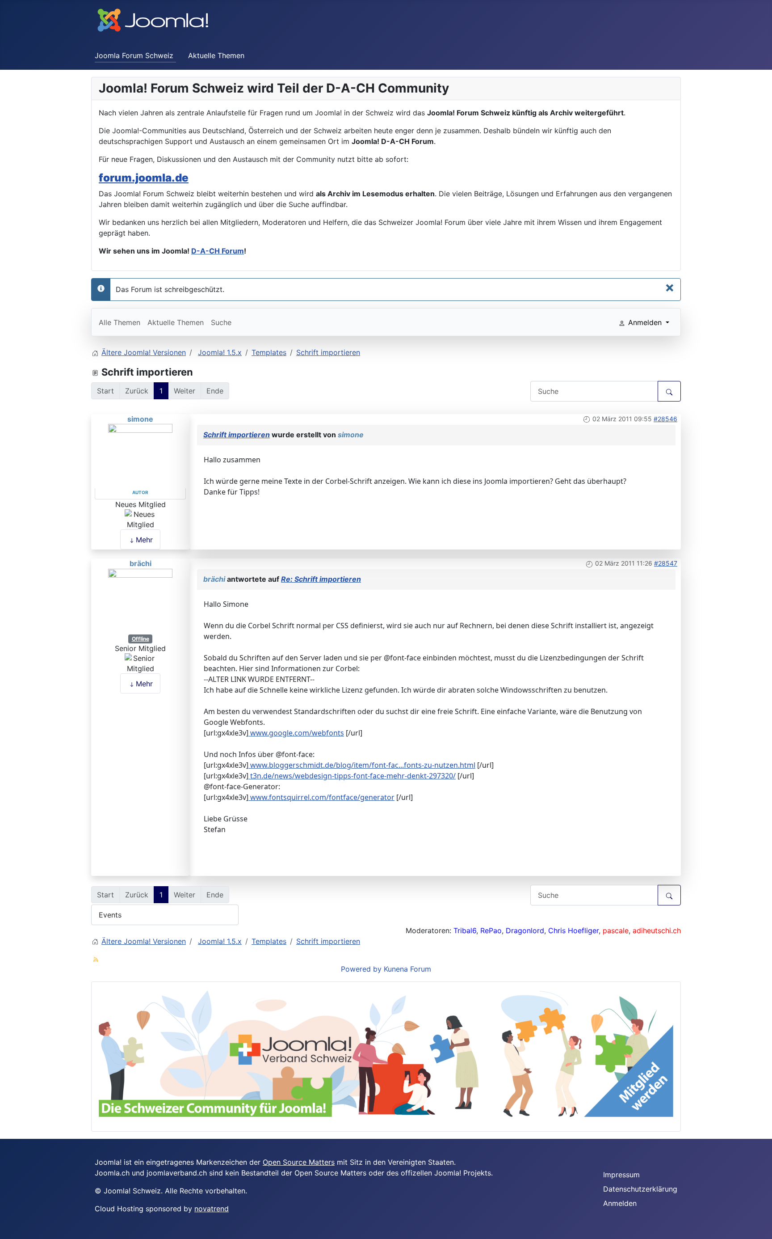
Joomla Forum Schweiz (134, 55)
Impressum (621, 1174)
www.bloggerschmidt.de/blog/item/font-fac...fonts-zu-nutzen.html (361, 765)
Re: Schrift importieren (321, 579)
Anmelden (620, 1203)
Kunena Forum (407, 968)
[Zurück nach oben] (761, 1228)
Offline (140, 638)
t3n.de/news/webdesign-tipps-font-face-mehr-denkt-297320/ (352, 776)
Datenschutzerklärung (640, 1188)
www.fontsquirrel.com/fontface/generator (321, 797)
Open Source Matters (299, 1162)
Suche (221, 322)
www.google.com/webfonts (296, 733)
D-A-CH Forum (217, 250)
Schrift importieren (236, 434)
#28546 (665, 419)
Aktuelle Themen (216, 55)
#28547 (665, 563)
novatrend (211, 1208)
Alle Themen (119, 322)
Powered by (361, 968)
